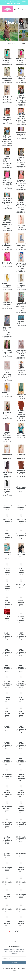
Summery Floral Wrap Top (7, 554)
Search (14, 941)
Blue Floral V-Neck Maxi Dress (21, 245)
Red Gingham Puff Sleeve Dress (7, 304)
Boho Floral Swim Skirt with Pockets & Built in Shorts (7, 330)
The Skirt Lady (12, 968)
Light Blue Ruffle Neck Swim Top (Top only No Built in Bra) (7, 139)
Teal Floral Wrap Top (21, 434)
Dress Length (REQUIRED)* (7, 506)
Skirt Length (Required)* (7, 807)
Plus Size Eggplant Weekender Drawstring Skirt (7, 435)
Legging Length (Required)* (21, 792)
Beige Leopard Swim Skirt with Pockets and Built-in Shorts (7, 160)
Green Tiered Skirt (21, 395)
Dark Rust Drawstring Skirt (21, 472)
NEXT (17, 931)
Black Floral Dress (21, 371)
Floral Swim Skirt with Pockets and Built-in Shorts (7, 202)
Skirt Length (21, 585)
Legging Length (21, 868)
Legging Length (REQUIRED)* (21, 808)
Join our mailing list (14, 946)
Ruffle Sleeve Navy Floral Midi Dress (7, 98)
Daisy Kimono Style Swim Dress (21, 78)
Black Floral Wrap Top (21, 553)
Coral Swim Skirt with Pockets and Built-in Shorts (21, 183)
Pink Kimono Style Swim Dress (21, 60)
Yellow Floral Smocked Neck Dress (7, 285)
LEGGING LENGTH (7, 698)
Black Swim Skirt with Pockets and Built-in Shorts (21, 206)
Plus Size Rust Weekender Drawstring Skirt (21, 414)
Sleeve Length (21, 601)
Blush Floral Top (21, 455)
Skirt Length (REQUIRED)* (7, 823)
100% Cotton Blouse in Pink (7, 263)
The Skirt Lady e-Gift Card (7, 616)
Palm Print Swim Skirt (21, 322)
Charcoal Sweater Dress (7, 491)
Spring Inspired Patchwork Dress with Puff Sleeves (7, 374)
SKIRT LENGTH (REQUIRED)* (7, 535)
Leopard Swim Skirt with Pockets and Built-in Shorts (21, 161)
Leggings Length (7, 854)
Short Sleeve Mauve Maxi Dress (7, 352)
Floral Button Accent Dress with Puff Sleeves (21, 353)
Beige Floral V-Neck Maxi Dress (7, 245)
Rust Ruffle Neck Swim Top (7, 119)
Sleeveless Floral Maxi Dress (7, 414)
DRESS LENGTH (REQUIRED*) (21, 618)
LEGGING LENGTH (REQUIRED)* (7, 744)
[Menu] (25, 9)
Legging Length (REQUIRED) (21, 776)
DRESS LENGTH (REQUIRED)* (7, 570)
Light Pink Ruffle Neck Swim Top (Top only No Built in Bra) (21, 118)
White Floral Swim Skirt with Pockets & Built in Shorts (21, 306)
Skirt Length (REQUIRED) (21, 488)
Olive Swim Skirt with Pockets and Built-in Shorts (7, 224)
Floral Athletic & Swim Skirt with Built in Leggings (21, 266)
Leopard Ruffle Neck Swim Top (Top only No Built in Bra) (21, 98)
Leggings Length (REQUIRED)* (7, 839)
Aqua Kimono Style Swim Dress (7, 60)
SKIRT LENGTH (21, 698)
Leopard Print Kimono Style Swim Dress (7, 78)
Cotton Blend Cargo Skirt (7, 473)
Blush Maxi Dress (21, 226)
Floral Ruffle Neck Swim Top (21, 134)
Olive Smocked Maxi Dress (21, 285)
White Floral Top (7, 455)
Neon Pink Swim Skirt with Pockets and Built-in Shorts (7, 182)
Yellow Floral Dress (7, 393)
